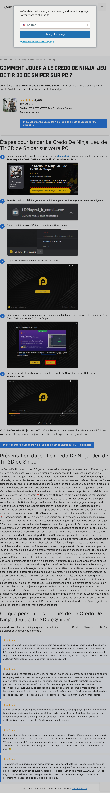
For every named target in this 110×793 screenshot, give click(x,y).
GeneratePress (79, 788)
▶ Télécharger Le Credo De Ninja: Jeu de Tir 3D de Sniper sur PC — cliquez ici (61, 123)
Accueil (3, 60)
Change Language (55, 34)
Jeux (12, 60)
